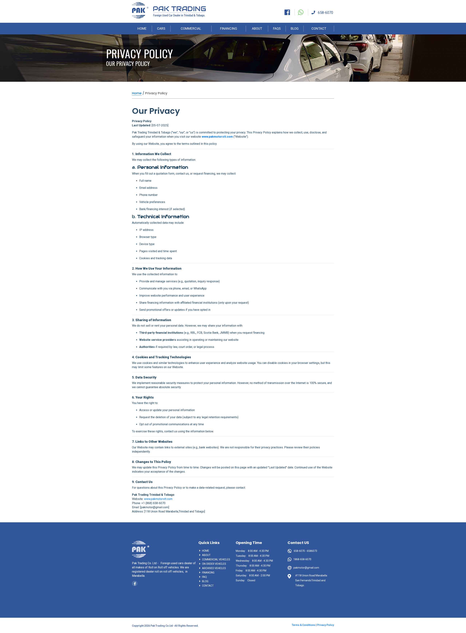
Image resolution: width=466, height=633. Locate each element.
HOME (142, 28)
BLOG (295, 28)
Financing (208, 572)
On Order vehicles (214, 563)
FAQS (277, 28)
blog (205, 581)
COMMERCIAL (191, 28)
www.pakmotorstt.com (217, 136)
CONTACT (318, 28)
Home (205, 550)
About (206, 555)
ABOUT (257, 28)
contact (208, 585)
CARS (161, 28)
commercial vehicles (216, 559)
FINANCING (228, 28)
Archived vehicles (214, 568)
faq (204, 576)
